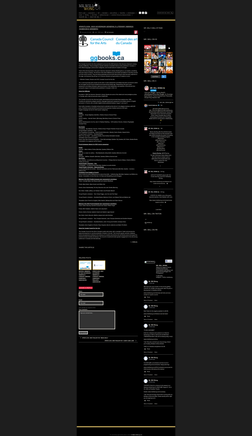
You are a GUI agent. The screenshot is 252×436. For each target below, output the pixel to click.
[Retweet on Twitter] (158, 102)
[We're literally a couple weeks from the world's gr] (154, 62)
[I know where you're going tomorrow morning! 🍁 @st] (169, 55)
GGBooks (134, 242)
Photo (148, 297)
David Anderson (152, 105)
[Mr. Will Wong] (150, 262)
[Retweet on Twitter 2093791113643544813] (153, 186)
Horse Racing (104, 15)
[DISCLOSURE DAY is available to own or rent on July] (169, 48)
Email (81, 300)
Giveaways (91, 13)
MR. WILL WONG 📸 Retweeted (168, 102)
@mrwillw (155, 108)
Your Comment (83, 309)
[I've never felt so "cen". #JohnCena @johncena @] (154, 48)
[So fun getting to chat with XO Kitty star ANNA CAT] (162, 70)
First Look (82, 13)
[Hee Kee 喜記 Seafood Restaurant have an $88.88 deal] (147, 55)
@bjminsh (160, 110)
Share (155, 300)
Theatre (122, 13)
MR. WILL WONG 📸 (153, 128)
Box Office (113, 13)
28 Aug (162, 192)
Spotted (94, 15)
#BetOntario (161, 138)
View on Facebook (148, 300)
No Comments (110, 32)
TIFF (98, 13)
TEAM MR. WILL (83, 17)
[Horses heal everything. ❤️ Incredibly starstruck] (162, 48)
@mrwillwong (148, 222)
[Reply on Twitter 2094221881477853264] (149, 123)
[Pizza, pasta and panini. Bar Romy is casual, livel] (169, 70)
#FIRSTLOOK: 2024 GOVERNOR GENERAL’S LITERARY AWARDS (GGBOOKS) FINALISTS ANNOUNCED (98, 276)
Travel (87, 15)
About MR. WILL (95, 17)
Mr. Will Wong (153, 281)
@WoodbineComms (163, 108)
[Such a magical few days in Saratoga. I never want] (154, 55)
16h (161, 105)
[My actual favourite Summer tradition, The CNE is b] (154, 70)
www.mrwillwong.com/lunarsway (156, 391)
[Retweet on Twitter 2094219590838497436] (153, 166)
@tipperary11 (160, 146)
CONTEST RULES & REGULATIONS (121, 15)
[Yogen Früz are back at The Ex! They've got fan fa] (147, 62)
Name (81, 291)
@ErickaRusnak (161, 112)
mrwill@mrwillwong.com (136, 434)
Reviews (105, 13)
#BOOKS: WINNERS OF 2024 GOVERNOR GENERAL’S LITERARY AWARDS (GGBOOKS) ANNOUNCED (85, 275)
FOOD (80, 15)
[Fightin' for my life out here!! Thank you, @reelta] (162, 62)
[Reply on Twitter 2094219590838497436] (149, 166)
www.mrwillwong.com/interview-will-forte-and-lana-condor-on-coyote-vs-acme (157, 293)
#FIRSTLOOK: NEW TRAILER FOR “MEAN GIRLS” (95, 338)
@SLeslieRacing (167, 110)
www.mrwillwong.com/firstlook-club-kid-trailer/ (156, 314)
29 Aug (162, 171)
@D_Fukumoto (153, 110)
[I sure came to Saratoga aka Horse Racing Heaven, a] (162, 55)
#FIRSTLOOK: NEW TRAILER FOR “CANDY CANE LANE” (119, 340)
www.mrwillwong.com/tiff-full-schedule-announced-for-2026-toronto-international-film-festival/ (158, 368)
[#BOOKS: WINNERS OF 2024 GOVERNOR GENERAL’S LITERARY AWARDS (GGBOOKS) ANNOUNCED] (85, 265)
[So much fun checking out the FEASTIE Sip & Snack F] (147, 70)
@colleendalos (153, 112)
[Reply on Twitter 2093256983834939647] (149, 205)
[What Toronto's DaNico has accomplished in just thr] (169, 62)
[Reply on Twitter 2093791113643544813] (149, 186)
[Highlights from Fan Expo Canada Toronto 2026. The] (147, 48)
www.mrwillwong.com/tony (151, 339)
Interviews (131, 13)
